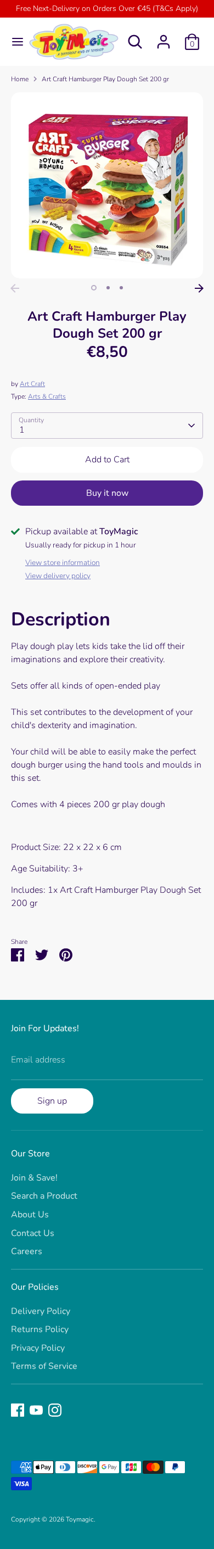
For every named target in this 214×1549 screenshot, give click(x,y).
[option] (107, 185)
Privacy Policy (38, 1348)
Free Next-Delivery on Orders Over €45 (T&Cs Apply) (107, 8)
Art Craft (32, 383)
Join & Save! (34, 1178)
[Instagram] (54, 1410)
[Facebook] (17, 1410)
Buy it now (107, 493)
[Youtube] (36, 1410)
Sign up (52, 1101)
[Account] (163, 37)
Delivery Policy (40, 1311)
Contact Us (32, 1233)
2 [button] (108, 287)
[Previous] (15, 288)
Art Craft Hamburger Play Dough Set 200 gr (105, 79)
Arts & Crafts (47, 396)
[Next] (199, 288)
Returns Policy (40, 1329)
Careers (26, 1251)
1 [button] (94, 287)
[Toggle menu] (13, 42)
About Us (30, 1215)
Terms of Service (44, 1366)
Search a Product (44, 1196)
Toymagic (80, 1519)
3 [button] (121, 287)
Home (20, 79)
